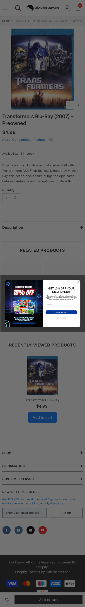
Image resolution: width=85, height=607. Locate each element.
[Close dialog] (78, 282)
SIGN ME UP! (61, 312)
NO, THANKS (61, 318)
